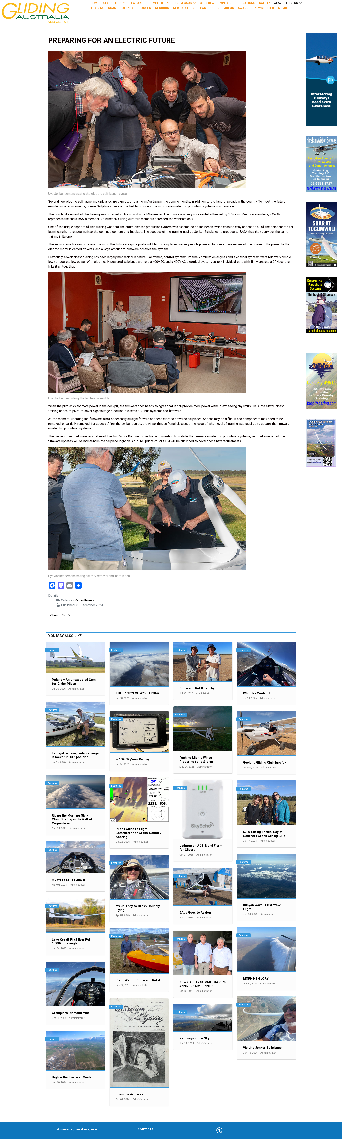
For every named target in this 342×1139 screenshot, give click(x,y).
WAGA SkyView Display (133, 759)
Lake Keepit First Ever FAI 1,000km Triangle (71, 941)
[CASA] (321, 79)
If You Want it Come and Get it (138, 980)
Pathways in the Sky (194, 1038)
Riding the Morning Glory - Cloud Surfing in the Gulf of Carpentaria (72, 819)
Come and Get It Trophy (197, 688)
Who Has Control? (256, 693)
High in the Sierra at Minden (72, 1077)
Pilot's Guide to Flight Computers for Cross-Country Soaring (138, 833)
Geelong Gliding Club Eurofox (264, 762)
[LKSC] (321, 381)
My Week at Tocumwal (68, 880)
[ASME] (321, 443)
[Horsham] (321, 164)
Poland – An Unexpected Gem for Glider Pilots (74, 682)
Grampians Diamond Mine (71, 1013)
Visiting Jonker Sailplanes (262, 1048)
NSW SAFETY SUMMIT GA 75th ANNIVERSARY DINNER (202, 984)
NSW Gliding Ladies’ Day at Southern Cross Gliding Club (264, 834)
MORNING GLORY (256, 978)
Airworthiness (84, 600)
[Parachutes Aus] (321, 305)
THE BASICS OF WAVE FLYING (137, 693)
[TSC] (321, 234)
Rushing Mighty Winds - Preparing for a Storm (196, 760)
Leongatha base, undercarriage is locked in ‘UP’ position (75, 755)
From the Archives (129, 1094)
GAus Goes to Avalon (195, 912)
